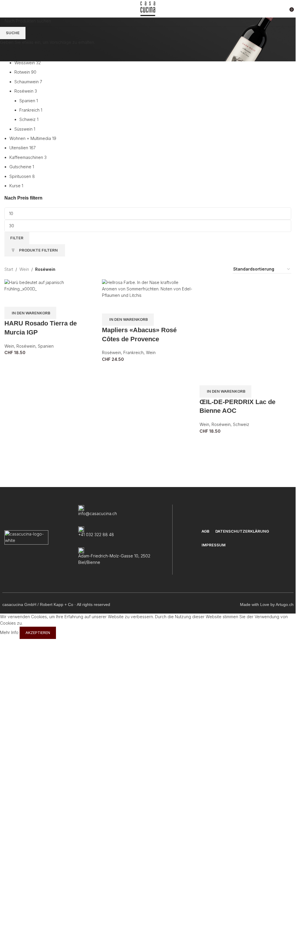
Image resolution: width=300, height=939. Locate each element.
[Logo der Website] (148, 8)
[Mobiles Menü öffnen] (6, 9)
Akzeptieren (37, 932)
